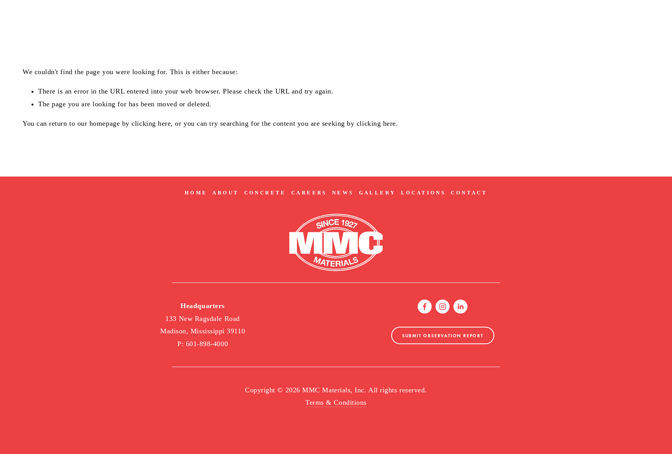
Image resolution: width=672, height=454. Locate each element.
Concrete (265, 193)
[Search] (25, 9)
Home (196, 193)
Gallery (377, 193)
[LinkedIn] (460, 307)
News (343, 193)
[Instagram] (443, 307)
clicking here (151, 123)
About (225, 193)
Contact (469, 193)
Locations (423, 193)
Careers (309, 193)
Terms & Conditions (336, 402)
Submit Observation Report (442, 335)
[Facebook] (425, 307)
